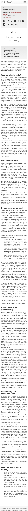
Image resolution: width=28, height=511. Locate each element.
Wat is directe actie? (9, 50)
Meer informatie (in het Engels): (11, 56)
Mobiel (13, 510)
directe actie (14, 12)
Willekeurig (3, 508)
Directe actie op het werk (10, 52)
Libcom (9, 11)
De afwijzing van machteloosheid (12, 54)
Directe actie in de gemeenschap (12, 53)
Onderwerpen (23, 508)
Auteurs (18, 508)
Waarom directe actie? (9, 49)
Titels (13, 508)
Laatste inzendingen (6, 510)
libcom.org (8, 17)
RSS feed (9, 508)
